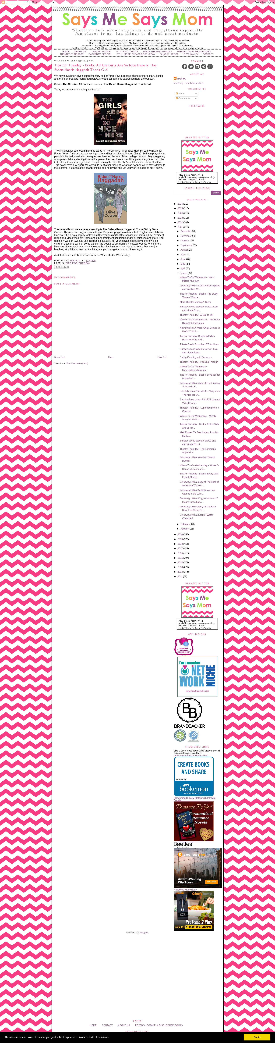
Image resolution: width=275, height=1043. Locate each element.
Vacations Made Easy (185, 889)
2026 (180, 203)
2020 (180, 534)
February (185, 524)
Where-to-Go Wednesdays (194, 51)
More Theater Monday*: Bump (195, 302)
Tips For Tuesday (78, 263)
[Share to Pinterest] (67, 267)
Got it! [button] (257, 1037)
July (182, 254)
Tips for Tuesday (127, 51)
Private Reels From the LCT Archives (199, 344)
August (184, 249)
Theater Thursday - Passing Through (199, 361)
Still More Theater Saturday (136, 54)
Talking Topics (101, 51)
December (186, 231)
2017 (180, 548)
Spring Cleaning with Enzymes (196, 357)
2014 (180, 562)
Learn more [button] (102, 1037)
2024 (180, 213)
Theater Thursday (72, 54)
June (183, 259)
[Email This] (55, 267)
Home (65, 51)
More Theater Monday (157, 51)
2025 (180, 208)
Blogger (144, 932)
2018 (180, 543)
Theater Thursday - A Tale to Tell (196, 314)
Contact (208, 54)
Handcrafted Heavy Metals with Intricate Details (194, 799)
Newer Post (59, 357)
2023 (180, 217)
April (183, 268)
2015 (180, 557)
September (186, 245)
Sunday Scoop (169, 54)
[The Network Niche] (197, 695)
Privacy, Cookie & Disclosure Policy (159, 1025)
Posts (181, 93)
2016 (180, 553)
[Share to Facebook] (64, 267)
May (183, 263)
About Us (80, 51)
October (185, 240)
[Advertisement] (137, 954)
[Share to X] (61, 267)
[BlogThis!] (58, 267)
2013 (180, 567)
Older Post (161, 357)
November (186, 236)
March (184, 273)
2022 (180, 222)
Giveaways (191, 54)
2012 (180, 571)
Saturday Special (100, 54)
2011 (180, 576)
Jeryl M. (181, 78)
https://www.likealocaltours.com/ (190, 755)
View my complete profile (188, 83)
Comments (184, 98)
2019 (180, 539)
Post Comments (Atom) (77, 363)
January (185, 528)
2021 (180, 227)
